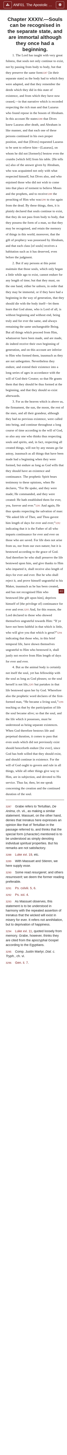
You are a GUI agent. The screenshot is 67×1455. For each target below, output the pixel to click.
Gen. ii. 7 (21, 962)
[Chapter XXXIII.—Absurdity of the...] (4, 727)
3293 (26, 609)
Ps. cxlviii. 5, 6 (25, 888)
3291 (37, 506)
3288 (40, 119)
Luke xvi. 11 (23, 931)
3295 (31, 684)
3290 (43, 200)
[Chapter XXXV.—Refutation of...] (63, 727)
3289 (49, 194)
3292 (57, 523)
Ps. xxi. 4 (21, 895)
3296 (8, 963)
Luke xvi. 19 (23, 854)
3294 (8, 931)
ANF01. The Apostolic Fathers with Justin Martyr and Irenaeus (32, 5)
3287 (45, 73)
